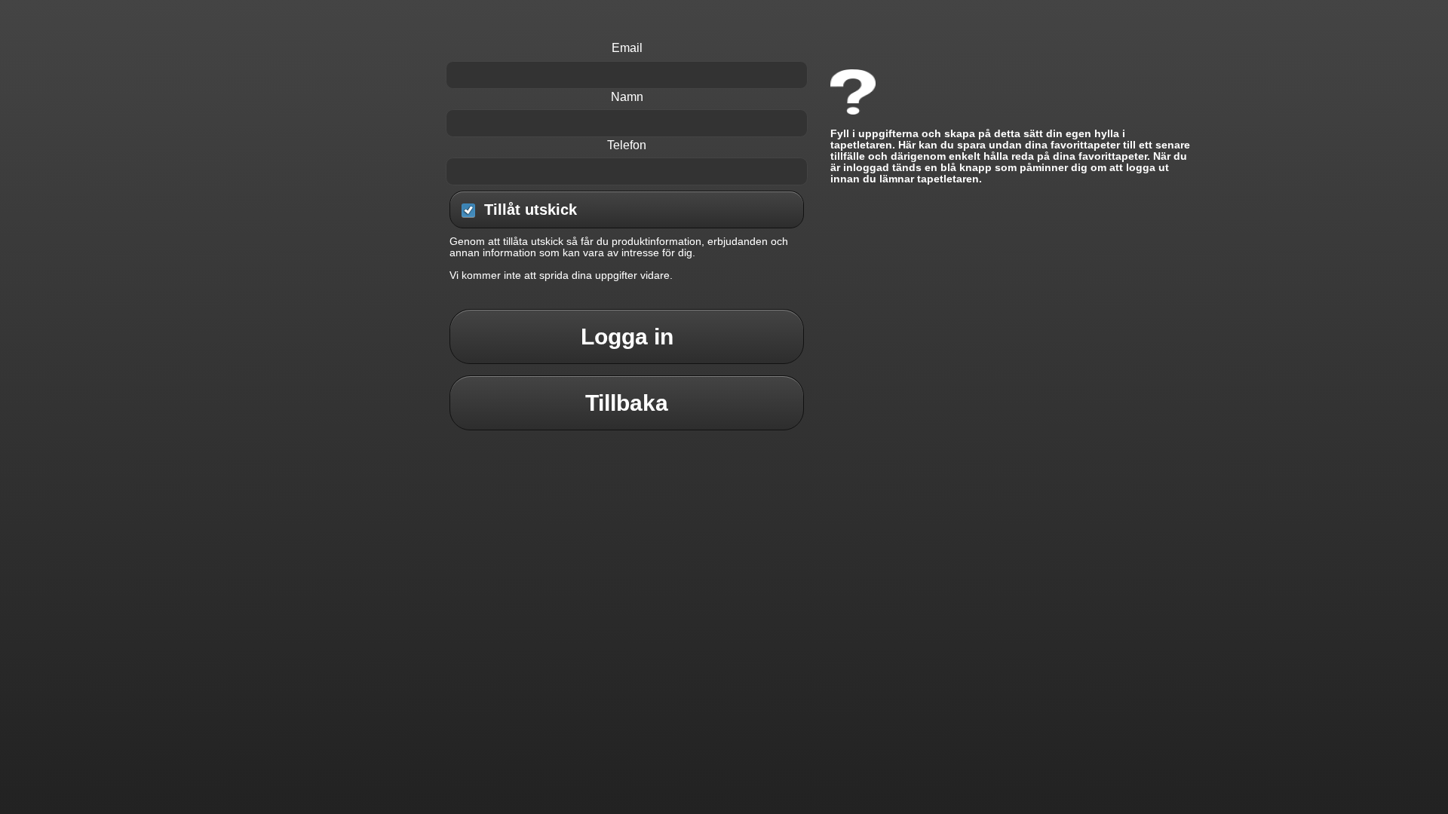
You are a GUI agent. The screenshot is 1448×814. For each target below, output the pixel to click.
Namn (627, 96)
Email (627, 47)
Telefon (626, 145)
